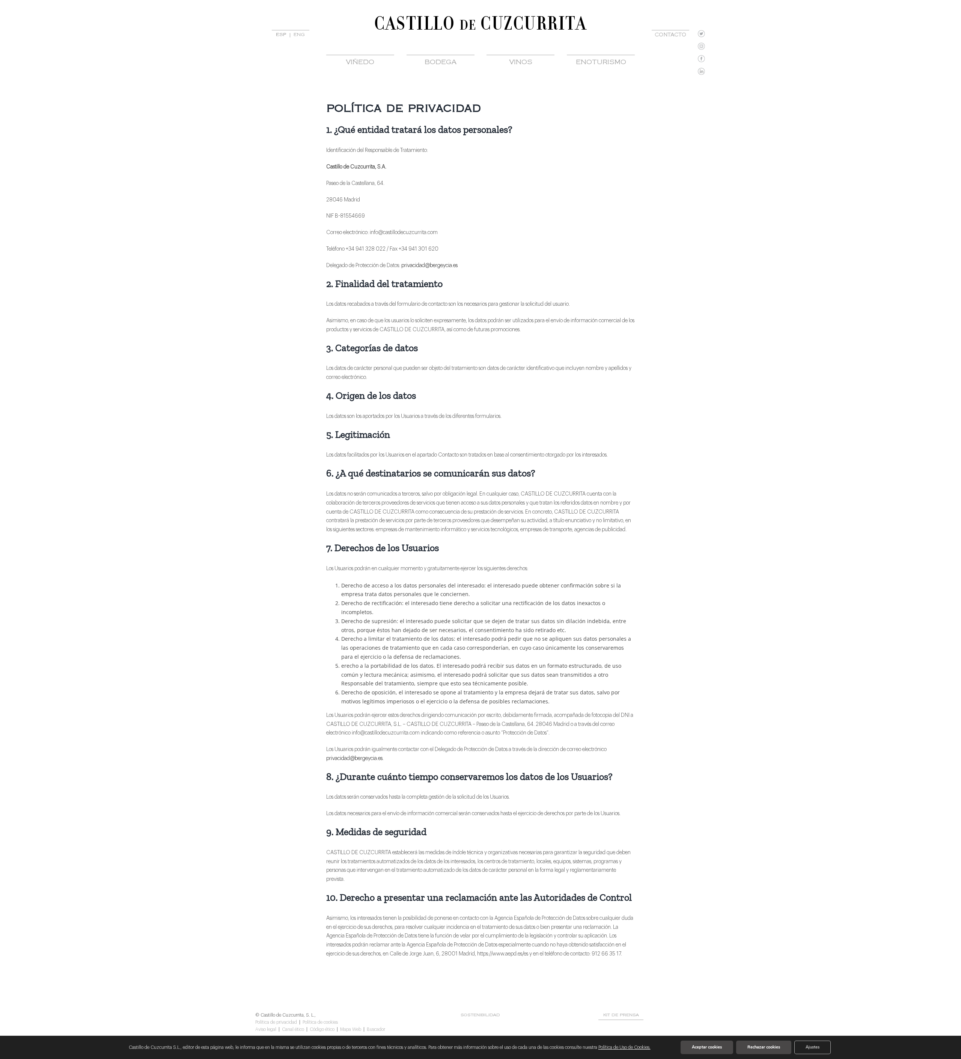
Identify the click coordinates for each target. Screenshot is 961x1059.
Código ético (322, 1029)
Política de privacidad (276, 1022)
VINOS (520, 63)
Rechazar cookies (763, 1047)
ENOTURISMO (601, 63)
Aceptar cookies (707, 1047)
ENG (299, 35)
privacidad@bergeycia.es (429, 265)
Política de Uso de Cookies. (624, 1047)
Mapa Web (350, 1029)
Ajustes (812, 1047)
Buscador (376, 1029)
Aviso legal (265, 1029)
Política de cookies (320, 1022)
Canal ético (293, 1029)
